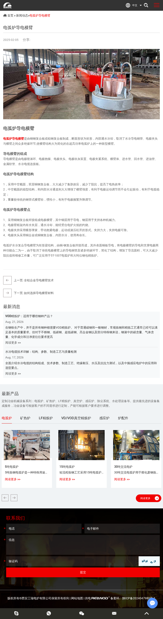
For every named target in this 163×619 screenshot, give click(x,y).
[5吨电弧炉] (27, 445)
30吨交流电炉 (123, 466)
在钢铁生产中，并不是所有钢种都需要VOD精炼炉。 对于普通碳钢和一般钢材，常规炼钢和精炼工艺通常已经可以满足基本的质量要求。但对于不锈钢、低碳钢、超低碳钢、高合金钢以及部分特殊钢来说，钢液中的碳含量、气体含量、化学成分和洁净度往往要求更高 (81, 332)
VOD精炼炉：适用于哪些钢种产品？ (29, 316)
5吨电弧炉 (11, 466)
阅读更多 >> (13, 342)
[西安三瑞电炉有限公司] (7, 5)
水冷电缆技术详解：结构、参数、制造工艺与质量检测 (41, 351)
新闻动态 (22, 15)
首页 (10, 15)
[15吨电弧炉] (81, 445)
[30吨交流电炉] (136, 445)
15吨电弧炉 (67, 466)
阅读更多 (145, 498)
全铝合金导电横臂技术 (39, 280)
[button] (5, 497)
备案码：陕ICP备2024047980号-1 (132, 598)
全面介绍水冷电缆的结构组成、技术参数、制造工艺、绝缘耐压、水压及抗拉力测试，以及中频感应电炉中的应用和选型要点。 (81, 365)
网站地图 (77, 598)
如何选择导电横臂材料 (39, 293)
